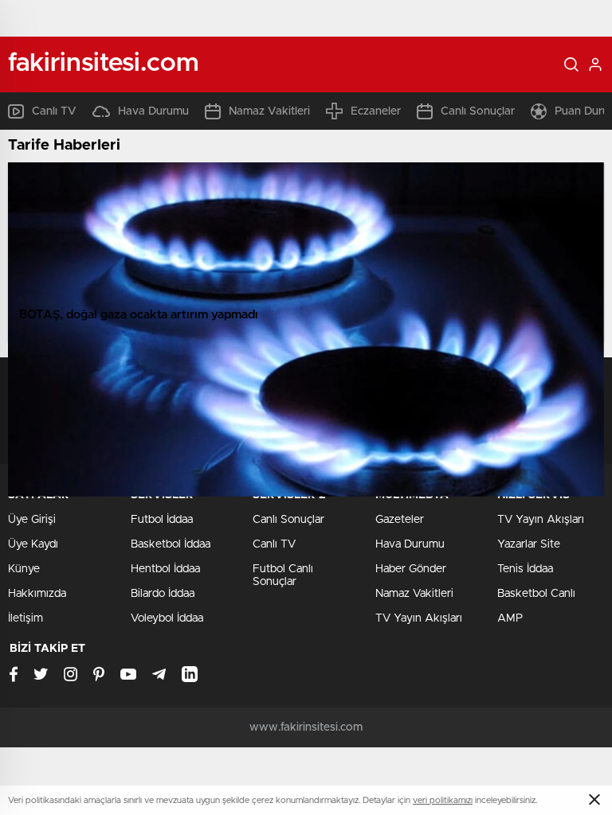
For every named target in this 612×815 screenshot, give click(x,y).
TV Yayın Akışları (418, 618)
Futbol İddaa (162, 519)
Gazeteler (399, 519)
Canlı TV (54, 111)
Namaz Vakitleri (269, 111)
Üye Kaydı (33, 544)
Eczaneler (376, 111)
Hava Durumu (153, 111)
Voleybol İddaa (167, 618)
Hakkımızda (37, 593)
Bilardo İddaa (162, 593)
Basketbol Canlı (536, 593)
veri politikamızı (443, 800)
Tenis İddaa (525, 569)
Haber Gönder (410, 569)
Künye (24, 569)
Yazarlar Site (528, 544)
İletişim (25, 618)
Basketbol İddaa (170, 544)
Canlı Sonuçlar (478, 111)
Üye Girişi (32, 519)
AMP (510, 618)
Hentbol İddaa (165, 569)
